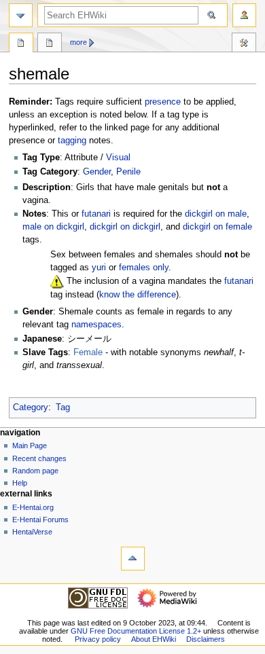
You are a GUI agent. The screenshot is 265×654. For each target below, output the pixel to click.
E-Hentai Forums (40, 519)
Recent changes (39, 458)
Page (21, 44)
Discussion (49, 44)
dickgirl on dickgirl (125, 227)
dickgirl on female (217, 227)
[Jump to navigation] (21, 15)
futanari (96, 214)
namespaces (96, 324)
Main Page (29, 445)
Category (30, 407)
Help (19, 483)
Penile (128, 172)
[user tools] (244, 15)
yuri (99, 267)
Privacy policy (98, 639)
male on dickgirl (53, 227)
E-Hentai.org (33, 507)
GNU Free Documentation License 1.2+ (136, 631)
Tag (63, 407)
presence (163, 102)
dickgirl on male (216, 214)
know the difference (137, 294)
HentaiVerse (32, 532)
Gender (97, 172)
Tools (243, 44)
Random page (35, 471)
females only (144, 267)
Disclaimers (205, 639)
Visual (118, 157)
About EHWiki (153, 639)
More (78, 42)
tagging (72, 140)
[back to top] (133, 558)
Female (88, 352)
